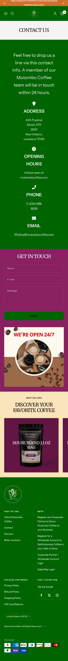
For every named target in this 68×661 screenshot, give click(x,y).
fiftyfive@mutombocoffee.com (34, 234)
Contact (8, 527)
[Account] (55, 13)
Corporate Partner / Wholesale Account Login (48, 559)
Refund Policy (11, 591)
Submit (34, 316)
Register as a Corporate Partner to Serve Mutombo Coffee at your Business (50, 523)
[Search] (12, 13)
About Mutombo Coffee (13, 519)
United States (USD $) (17, 616)
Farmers (8, 533)
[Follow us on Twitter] (49, 595)
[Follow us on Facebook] (41, 595)
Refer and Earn (12, 540)
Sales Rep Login (46, 569)
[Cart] (62, 13)
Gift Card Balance (13, 604)
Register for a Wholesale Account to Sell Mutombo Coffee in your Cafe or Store (50, 542)
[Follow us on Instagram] (57, 595)
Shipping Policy (12, 598)
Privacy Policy (11, 585)
